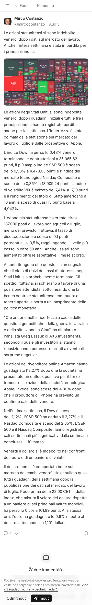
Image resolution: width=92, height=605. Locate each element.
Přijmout (41, 598)
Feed (24, 5)
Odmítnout (16, 598)
